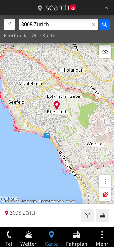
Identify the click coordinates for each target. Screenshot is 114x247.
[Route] (87, 215)
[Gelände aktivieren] (105, 51)
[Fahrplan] (102, 215)
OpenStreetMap (51, 201)
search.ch (12, 201)
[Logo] (61, 7)
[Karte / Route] (40, 8)
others (71, 201)
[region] (57, 121)
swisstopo (29, 201)
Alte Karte (43, 35)
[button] (57, 105)
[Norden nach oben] (105, 66)
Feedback (15, 35)
